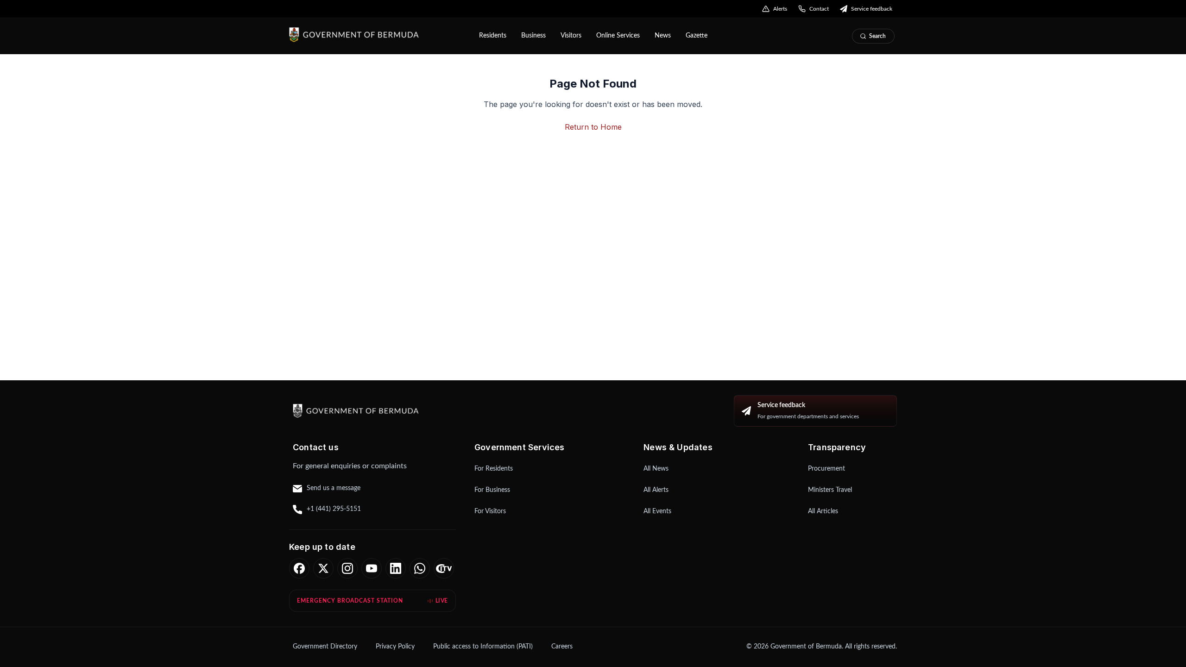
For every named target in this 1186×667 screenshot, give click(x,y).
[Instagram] (347, 568)
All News (656, 469)
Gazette (696, 35)
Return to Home (593, 127)
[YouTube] (371, 568)
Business (533, 35)
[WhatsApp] (420, 568)
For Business (492, 490)
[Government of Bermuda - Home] (377, 34)
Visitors (571, 35)
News (663, 35)
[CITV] (444, 568)
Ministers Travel (830, 490)
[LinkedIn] (395, 568)
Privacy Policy (395, 646)
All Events (657, 511)
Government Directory (325, 646)
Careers (562, 646)
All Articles (823, 511)
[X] (323, 568)
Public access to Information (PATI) (483, 646)
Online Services (618, 35)
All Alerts (656, 490)
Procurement (826, 469)
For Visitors (490, 511)
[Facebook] (299, 568)
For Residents (493, 469)
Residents (492, 35)
